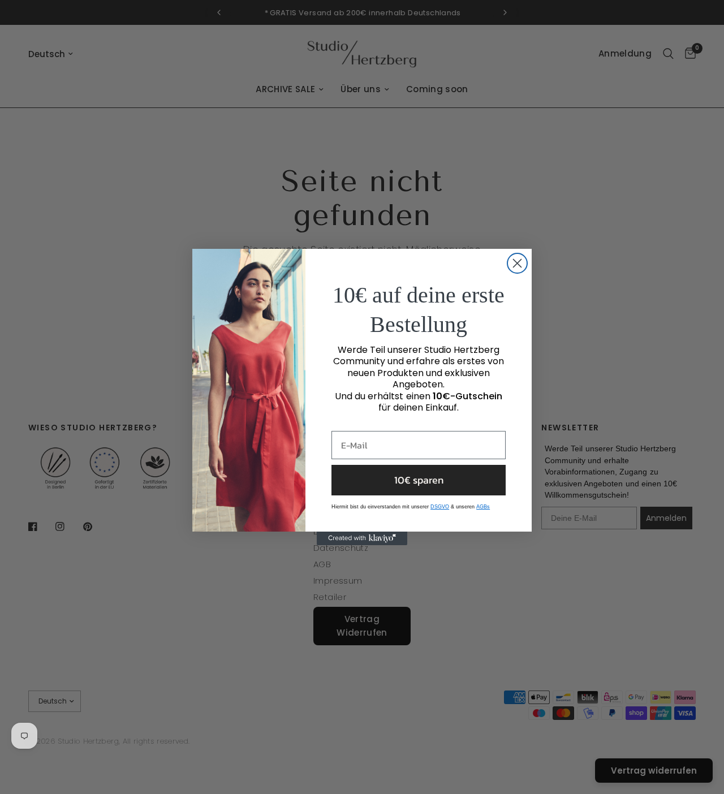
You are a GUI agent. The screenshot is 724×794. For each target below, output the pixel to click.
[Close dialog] (517, 263)
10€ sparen (418, 479)
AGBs (483, 507)
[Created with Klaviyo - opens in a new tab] (362, 538)
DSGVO (439, 507)
